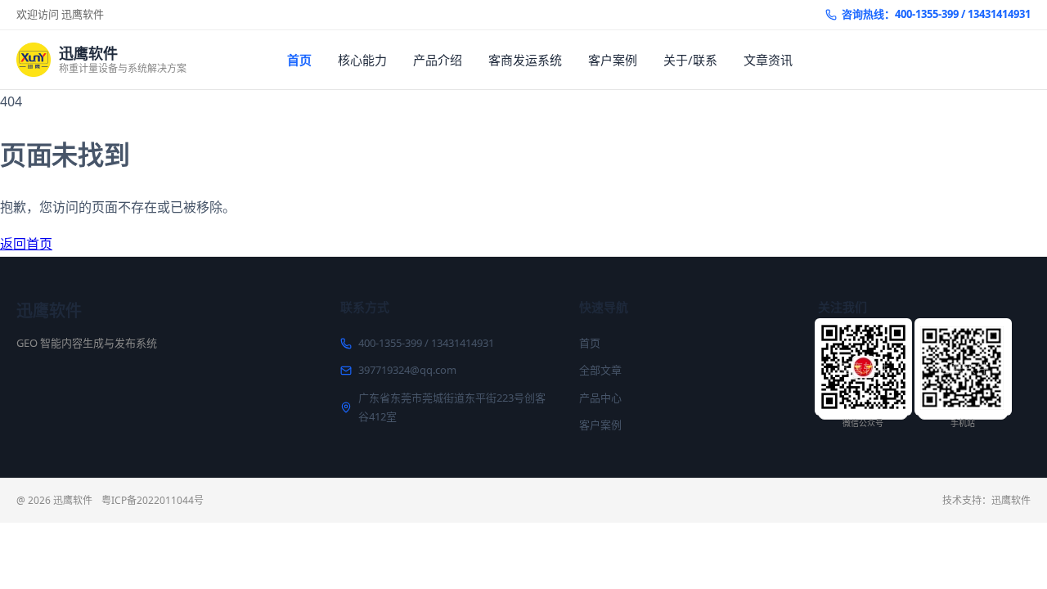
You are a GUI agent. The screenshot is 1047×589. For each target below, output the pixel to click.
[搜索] (1017, 60)
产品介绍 (437, 60)
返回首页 (26, 244)
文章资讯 (768, 60)
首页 (299, 60)
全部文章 (600, 369)
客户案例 (612, 60)
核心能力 (362, 60)
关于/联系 (690, 60)
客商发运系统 (525, 60)
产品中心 (600, 397)
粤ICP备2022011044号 (152, 500)
